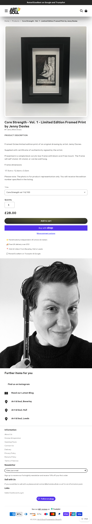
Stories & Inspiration (13, 438)
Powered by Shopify (54, 519)
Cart (86, 10)
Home (7, 21)
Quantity (8, 200)
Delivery (8, 449)
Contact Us (9, 446)
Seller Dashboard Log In (14, 493)
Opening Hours (11, 442)
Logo (15, 11)
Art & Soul (41, 519)
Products (15, 21)
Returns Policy (10, 457)
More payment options (46, 233)
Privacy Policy (10, 453)
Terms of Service (11, 461)
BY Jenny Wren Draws (13, 130)
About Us (8, 434)
